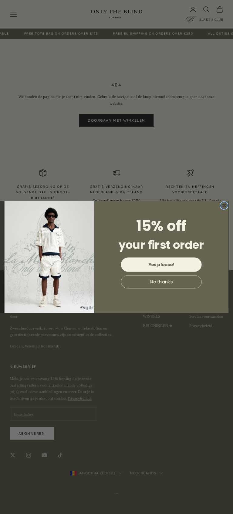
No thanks (161, 282)
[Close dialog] (224, 205)
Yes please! (161, 264)
